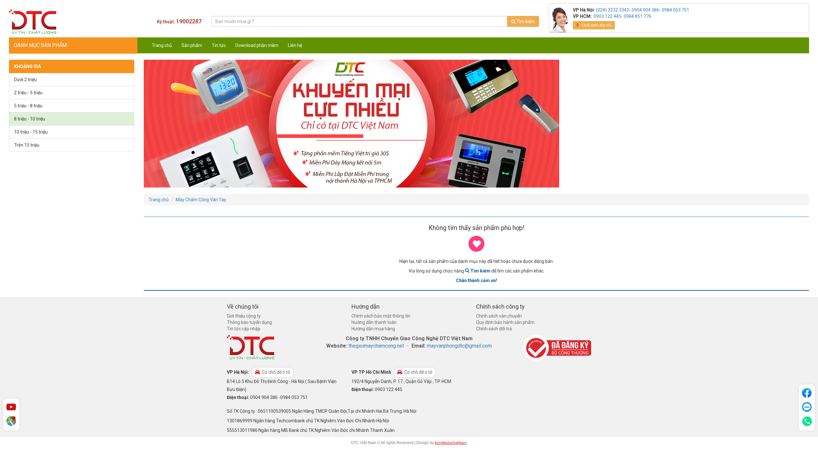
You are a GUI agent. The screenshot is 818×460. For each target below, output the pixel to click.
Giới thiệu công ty (244, 315)
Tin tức (219, 45)
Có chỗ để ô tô (275, 372)
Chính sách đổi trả (494, 328)
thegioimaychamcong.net (376, 346)
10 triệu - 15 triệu (31, 131)
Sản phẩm (191, 45)
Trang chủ (162, 45)
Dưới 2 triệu (25, 79)
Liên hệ (295, 45)
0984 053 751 (675, 9)
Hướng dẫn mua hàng (373, 328)
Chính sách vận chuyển (499, 315)
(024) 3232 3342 (612, 9)
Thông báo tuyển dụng (249, 322)
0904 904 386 (645, 9)
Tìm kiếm (525, 21)
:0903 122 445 (607, 16)
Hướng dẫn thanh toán (374, 322)
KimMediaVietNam (451, 443)
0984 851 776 (637, 16)
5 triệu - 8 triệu (28, 105)
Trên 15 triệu (26, 145)
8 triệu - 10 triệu (29, 118)
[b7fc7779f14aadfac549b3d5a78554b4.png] (351, 123)
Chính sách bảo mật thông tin (380, 315)
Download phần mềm (256, 45)
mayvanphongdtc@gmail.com (459, 346)
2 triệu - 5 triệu (28, 92)
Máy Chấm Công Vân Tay (201, 199)
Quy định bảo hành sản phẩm (505, 322)
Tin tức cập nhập (243, 328)
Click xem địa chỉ (595, 25)
